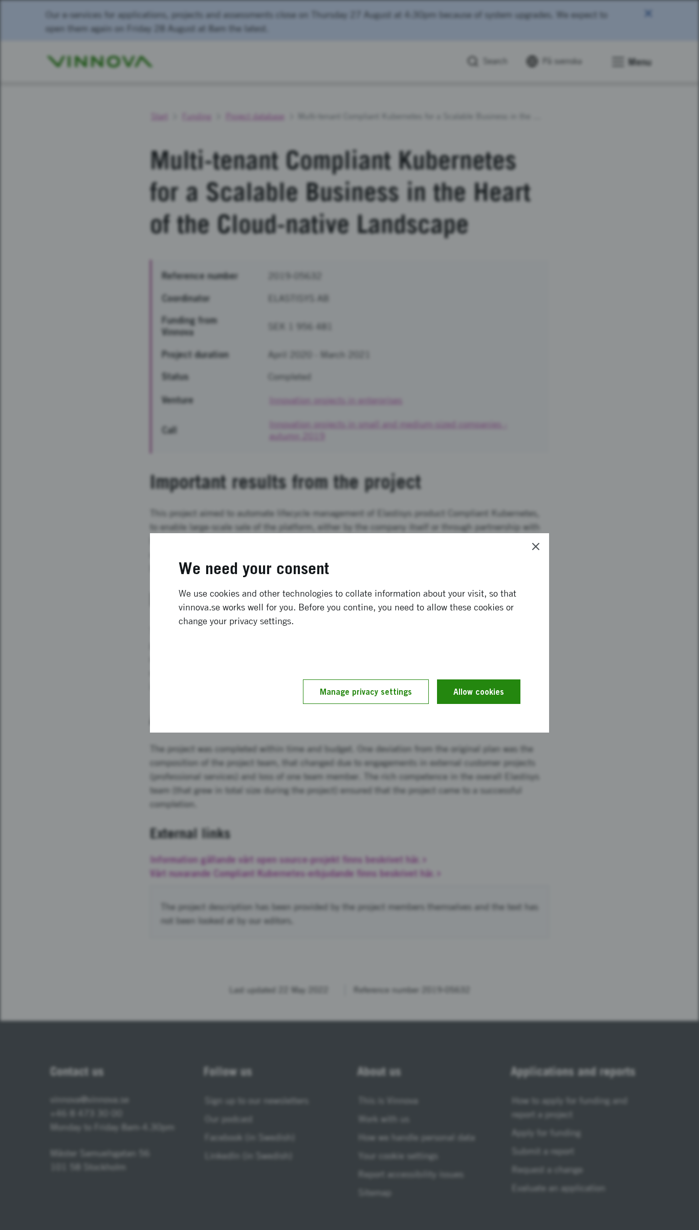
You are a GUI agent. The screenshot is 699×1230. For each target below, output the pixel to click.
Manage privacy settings (366, 692)
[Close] (536, 546)
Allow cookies (478, 692)
